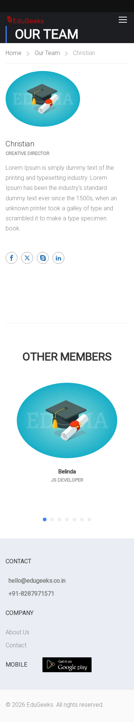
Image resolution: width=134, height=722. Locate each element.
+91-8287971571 (31, 593)
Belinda (67, 471)
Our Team (47, 52)
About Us (17, 632)
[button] (45, 519)
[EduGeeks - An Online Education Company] (25, 19)
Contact (16, 645)
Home (14, 52)
